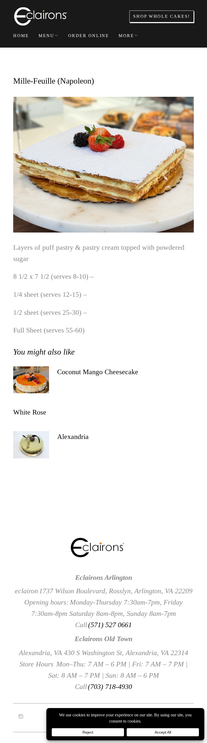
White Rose (29, 412)
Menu (46, 35)
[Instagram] (21, 717)
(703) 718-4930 (110, 687)
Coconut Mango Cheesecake (97, 372)
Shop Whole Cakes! (161, 16)
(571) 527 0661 (110, 625)
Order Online (88, 35)
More (126, 35)
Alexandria (73, 437)
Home (21, 35)
